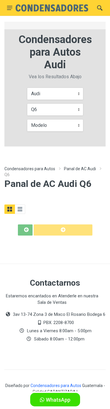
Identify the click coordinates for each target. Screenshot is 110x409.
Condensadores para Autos (29, 168)
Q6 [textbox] (34, 109)
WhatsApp (57, 400)
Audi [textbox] (35, 93)
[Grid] (9, 209)
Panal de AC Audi (80, 168)
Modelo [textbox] (39, 125)
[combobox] (55, 94)
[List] (20, 209)
